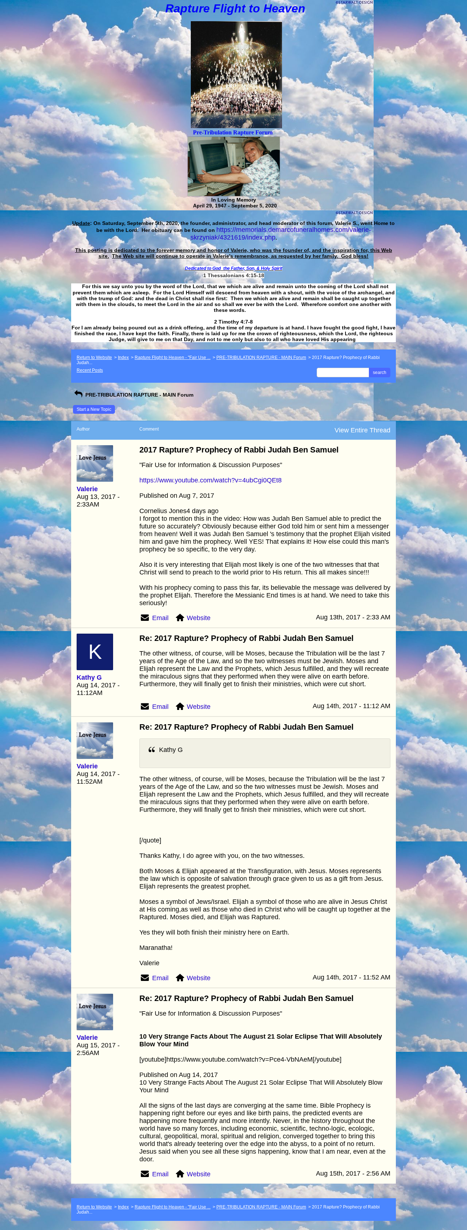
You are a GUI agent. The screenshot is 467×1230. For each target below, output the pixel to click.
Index (123, 357)
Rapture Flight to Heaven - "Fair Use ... (173, 357)
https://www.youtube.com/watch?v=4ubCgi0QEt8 (210, 480)
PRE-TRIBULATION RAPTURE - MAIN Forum (261, 357)
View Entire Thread (362, 430)
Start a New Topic (94, 409)
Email (160, 618)
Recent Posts (90, 370)
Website (199, 618)
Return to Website (94, 357)
